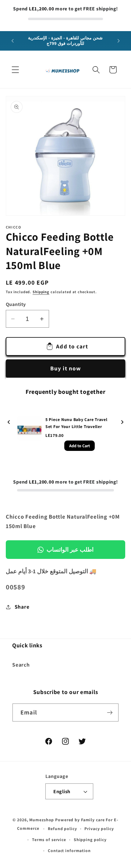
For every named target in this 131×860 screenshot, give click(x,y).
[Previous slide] (9, 422)
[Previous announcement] (12, 40)
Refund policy (62, 828)
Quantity (16, 304)
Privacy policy (99, 828)
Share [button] (22, 606)
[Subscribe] (109, 712)
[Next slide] (122, 422)
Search (21, 664)
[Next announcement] (118, 40)
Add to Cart (79, 445)
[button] (15, 69)
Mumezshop (41, 819)
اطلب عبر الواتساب (70, 549)
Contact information (69, 850)
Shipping (41, 291)
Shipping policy (90, 839)
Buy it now (65, 368)
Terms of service (49, 839)
